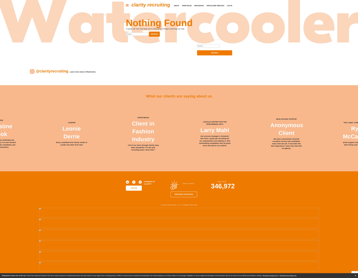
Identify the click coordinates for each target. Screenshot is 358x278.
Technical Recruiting (214, 9)
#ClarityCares (172, 15)
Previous (5, 135)
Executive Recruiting (214, 12)
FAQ (201, 15)
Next (352, 135)
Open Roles (187, 5)
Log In (229, 5)
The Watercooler (195, 9)
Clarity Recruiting (150, 4)
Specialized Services (215, 5)
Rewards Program (184, 194)
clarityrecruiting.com (271, 275)
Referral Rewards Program (191, 17)
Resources (199, 5)
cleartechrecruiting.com (288, 275)
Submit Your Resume (194, 20)
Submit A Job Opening (194, 23)
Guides (200, 12)
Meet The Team (172, 9)
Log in (134, 188)
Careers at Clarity (170, 12)
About (176, 5)
